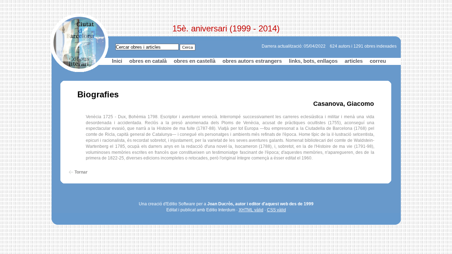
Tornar (81, 172)
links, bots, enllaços (313, 61)
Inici (117, 61)
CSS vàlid (276, 209)
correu (378, 61)
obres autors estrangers (252, 61)
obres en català (148, 61)
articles (354, 61)
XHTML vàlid (251, 209)
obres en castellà (194, 61)
